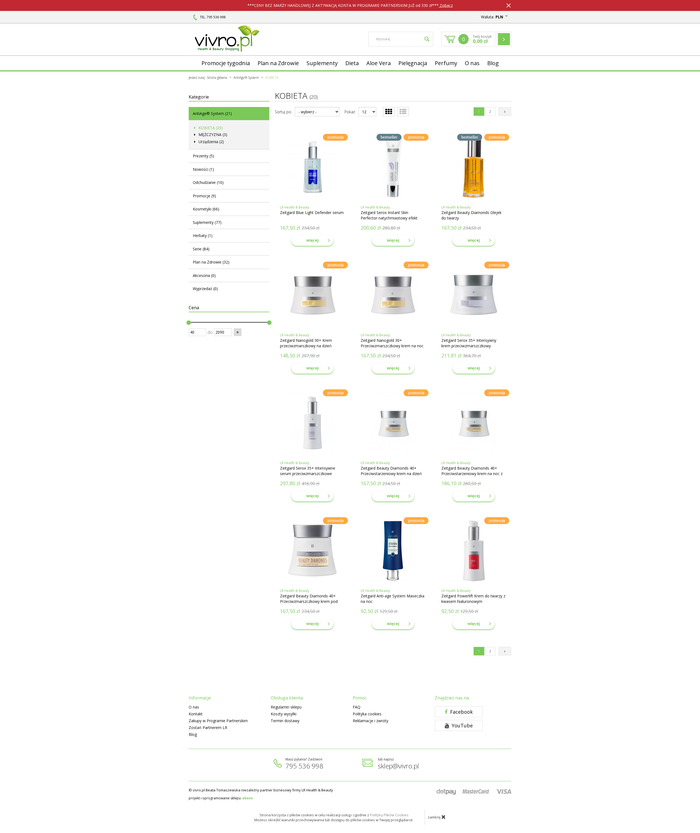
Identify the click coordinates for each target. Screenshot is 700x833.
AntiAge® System (212, 113)
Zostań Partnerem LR (208, 727)
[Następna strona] (504, 111)
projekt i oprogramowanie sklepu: (221, 798)
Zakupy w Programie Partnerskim (218, 720)
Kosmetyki (206, 209)
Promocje (204, 195)
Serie (201, 248)
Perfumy (446, 63)
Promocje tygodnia (226, 63)
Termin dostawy (285, 720)
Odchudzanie (208, 182)
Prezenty (203, 155)
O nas (472, 63)
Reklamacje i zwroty (370, 720)
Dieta (352, 63)
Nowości (203, 169)
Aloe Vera (378, 63)
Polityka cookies (367, 713)
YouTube (461, 725)
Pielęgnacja (412, 63)
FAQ (356, 707)
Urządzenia (210, 141)
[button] (237, 332)
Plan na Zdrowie (278, 63)
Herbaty (202, 235)
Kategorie (199, 97)
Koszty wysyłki (283, 713)
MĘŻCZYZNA (212, 134)
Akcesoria (204, 275)
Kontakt (196, 713)
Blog (493, 63)
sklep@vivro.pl (398, 766)
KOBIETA (210, 127)
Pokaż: (350, 111)
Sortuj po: (283, 111)
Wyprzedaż (205, 288)
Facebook (461, 711)
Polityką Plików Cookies (389, 814)
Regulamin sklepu (286, 707)
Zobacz (446, 5)
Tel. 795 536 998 (213, 17)
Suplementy (322, 63)
